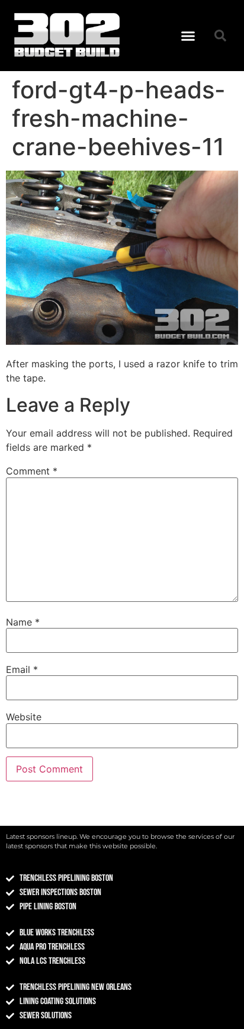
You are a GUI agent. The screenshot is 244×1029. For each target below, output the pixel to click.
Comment (31, 471)
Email (22, 669)
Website (23, 717)
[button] (188, 35)
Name (23, 622)
